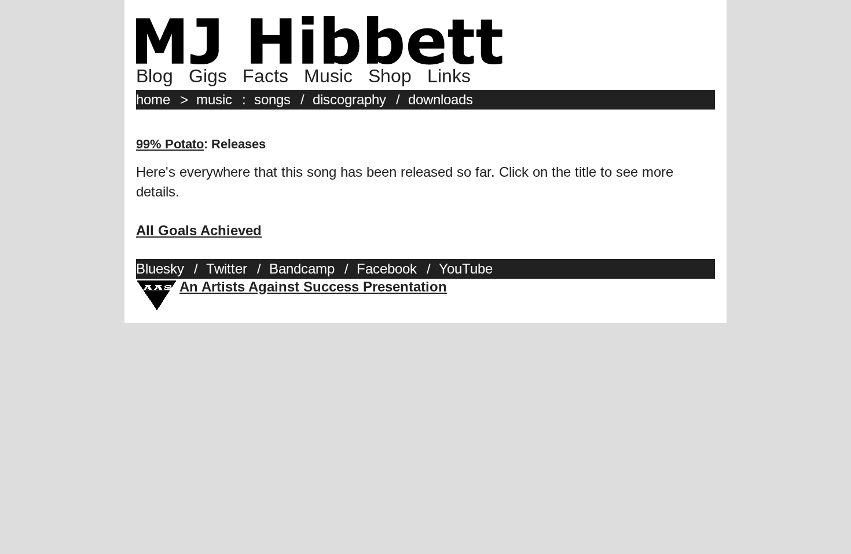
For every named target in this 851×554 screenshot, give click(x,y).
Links (449, 75)
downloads (440, 99)
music (214, 99)
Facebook (387, 268)
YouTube (466, 268)
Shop (390, 75)
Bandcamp (302, 268)
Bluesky (160, 268)
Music (328, 75)
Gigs (208, 75)
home (153, 99)
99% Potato (170, 144)
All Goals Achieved (199, 230)
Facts (265, 75)
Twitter (226, 268)
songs (272, 99)
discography (349, 99)
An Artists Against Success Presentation (313, 286)
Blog (154, 75)
